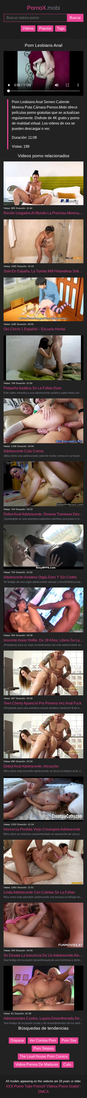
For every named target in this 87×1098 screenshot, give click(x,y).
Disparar (17, 1040)
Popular (45, 28)
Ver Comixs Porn (42, 1040)
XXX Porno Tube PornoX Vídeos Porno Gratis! (42, 1086)
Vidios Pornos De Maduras (36, 1064)
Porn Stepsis (43, 1048)
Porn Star (69, 1040)
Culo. (67, 1064)
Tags (60, 28)
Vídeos (28, 28)
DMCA (43, 1092)
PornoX (43, 8)
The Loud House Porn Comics (44, 1056)
